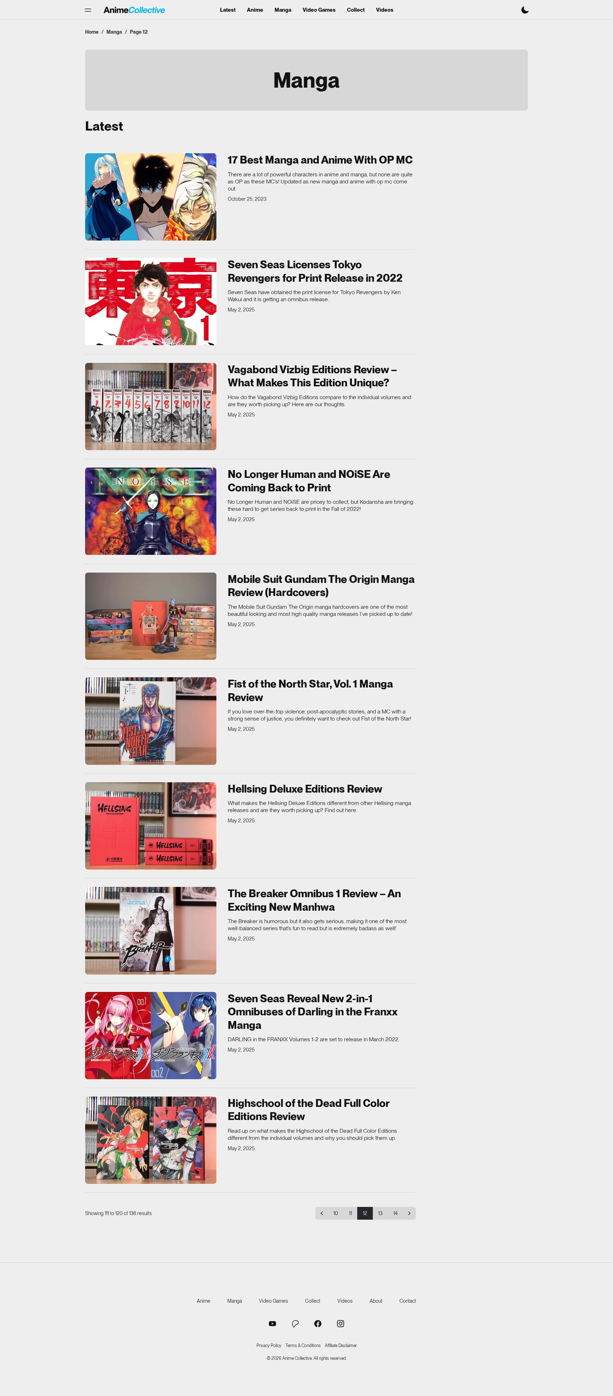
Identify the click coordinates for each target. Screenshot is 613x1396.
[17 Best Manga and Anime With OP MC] (150, 197)
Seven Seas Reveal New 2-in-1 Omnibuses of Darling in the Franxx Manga (313, 1011)
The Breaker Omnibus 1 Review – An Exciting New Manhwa (314, 900)
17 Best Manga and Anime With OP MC (320, 159)
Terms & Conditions (303, 1345)
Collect (356, 10)
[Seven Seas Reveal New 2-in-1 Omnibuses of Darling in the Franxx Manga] (150, 1035)
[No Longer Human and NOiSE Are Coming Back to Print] (150, 511)
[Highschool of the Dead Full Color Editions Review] (150, 1140)
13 (380, 1213)
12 (365, 1213)
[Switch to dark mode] (525, 9)
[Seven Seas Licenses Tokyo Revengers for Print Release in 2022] (150, 301)
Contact (407, 1301)
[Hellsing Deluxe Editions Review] (150, 826)
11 (350, 1213)
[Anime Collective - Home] (134, 10)
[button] (87, 9)
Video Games (319, 10)
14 (395, 1213)
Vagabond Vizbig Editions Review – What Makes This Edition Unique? (312, 376)
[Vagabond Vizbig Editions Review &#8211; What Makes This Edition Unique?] (150, 406)
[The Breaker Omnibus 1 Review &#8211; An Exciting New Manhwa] (150, 930)
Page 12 (139, 32)
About (376, 1301)
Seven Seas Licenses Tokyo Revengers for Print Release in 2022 (315, 271)
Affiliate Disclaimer (341, 1345)
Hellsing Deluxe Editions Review (305, 788)
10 (335, 1213)
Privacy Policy (268, 1345)
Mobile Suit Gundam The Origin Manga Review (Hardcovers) (321, 586)
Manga (283, 10)
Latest (228, 10)
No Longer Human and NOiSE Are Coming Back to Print (309, 481)
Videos (384, 10)
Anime (255, 10)
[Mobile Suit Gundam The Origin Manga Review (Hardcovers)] (150, 616)
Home (92, 32)
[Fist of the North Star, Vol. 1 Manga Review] (150, 721)
